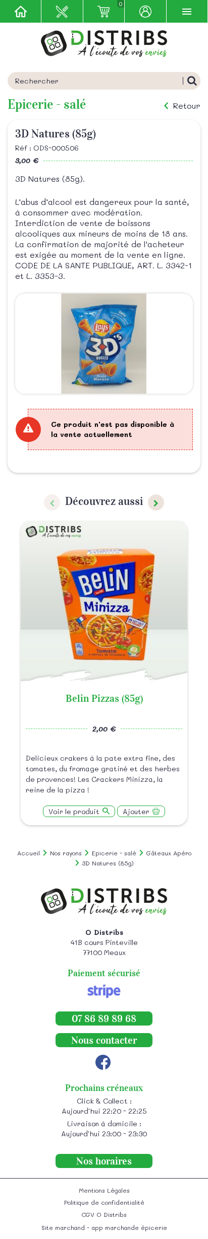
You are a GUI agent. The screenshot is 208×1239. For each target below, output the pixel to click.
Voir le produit (73, 811)
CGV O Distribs (104, 1214)
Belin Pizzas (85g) (104, 698)
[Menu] (187, 11)
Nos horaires (104, 1161)
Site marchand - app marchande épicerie (104, 1227)
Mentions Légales (104, 1190)
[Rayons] (62, 11)
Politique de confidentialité (104, 1202)
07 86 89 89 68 (104, 1018)
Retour (186, 106)
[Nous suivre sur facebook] (103, 1062)
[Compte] (145, 11)
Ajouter (136, 811)
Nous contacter (104, 1040)
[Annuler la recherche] (191, 81)
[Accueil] (20, 11)
